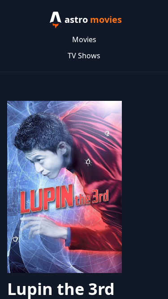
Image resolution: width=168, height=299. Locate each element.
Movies (84, 39)
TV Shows (84, 56)
